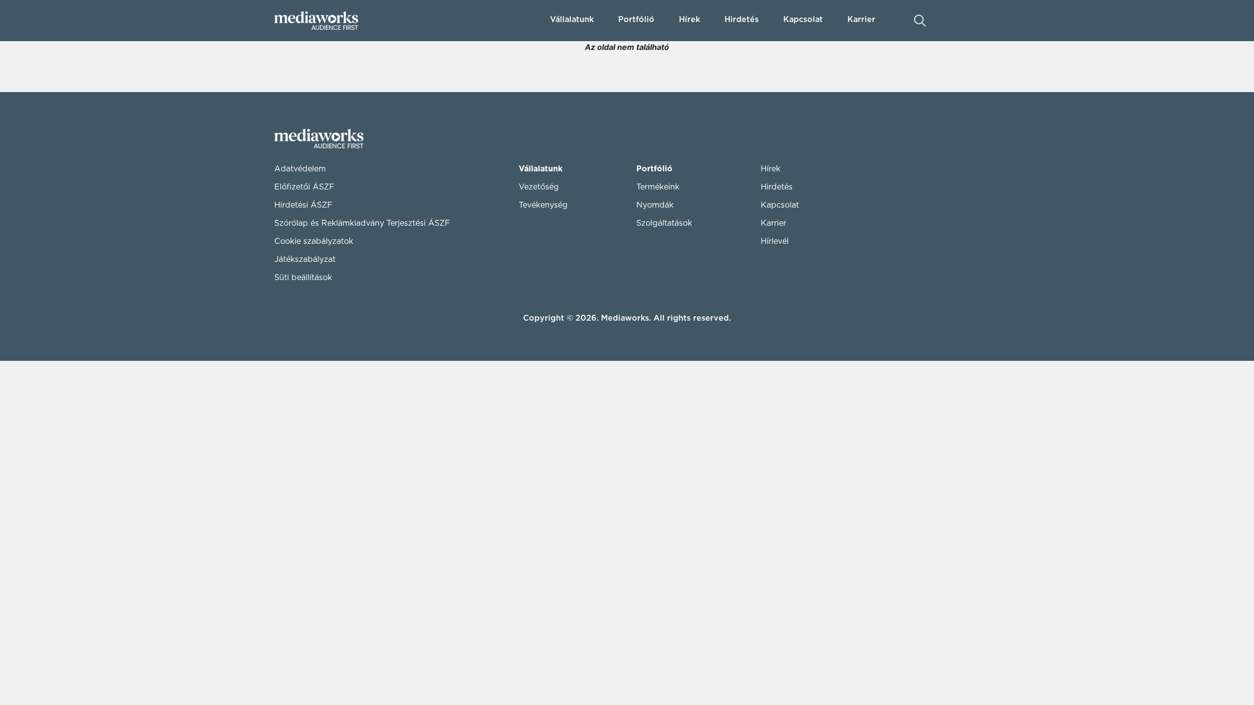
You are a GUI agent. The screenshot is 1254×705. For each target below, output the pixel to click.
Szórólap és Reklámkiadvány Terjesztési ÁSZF (362, 223)
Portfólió (654, 169)
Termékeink (657, 187)
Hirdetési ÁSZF (303, 205)
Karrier (773, 223)
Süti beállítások (303, 278)
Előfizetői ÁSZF (304, 187)
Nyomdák (655, 205)
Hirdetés (741, 20)
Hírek (689, 20)
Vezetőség (539, 187)
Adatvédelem (300, 169)
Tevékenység (543, 205)
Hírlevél (775, 241)
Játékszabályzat (305, 259)
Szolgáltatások (664, 223)
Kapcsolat (780, 205)
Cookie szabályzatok (313, 241)
